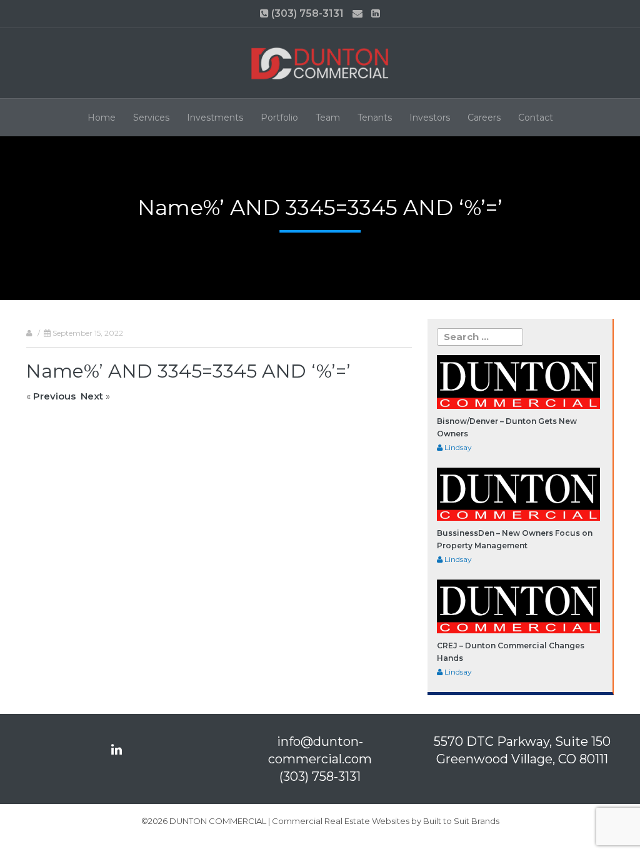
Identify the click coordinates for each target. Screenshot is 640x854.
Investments (215, 117)
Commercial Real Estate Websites (340, 821)
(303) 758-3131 (306, 13)
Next (92, 396)
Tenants (375, 117)
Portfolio (279, 117)
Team (328, 117)
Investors (429, 117)
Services (151, 117)
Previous (54, 396)
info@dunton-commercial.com (320, 750)
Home (102, 117)
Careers (484, 117)
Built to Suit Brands (461, 821)
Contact (535, 117)
